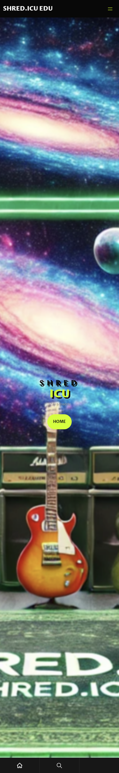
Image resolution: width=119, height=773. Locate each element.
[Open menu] (110, 9)
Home (59, 421)
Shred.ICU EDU (28, 8)
